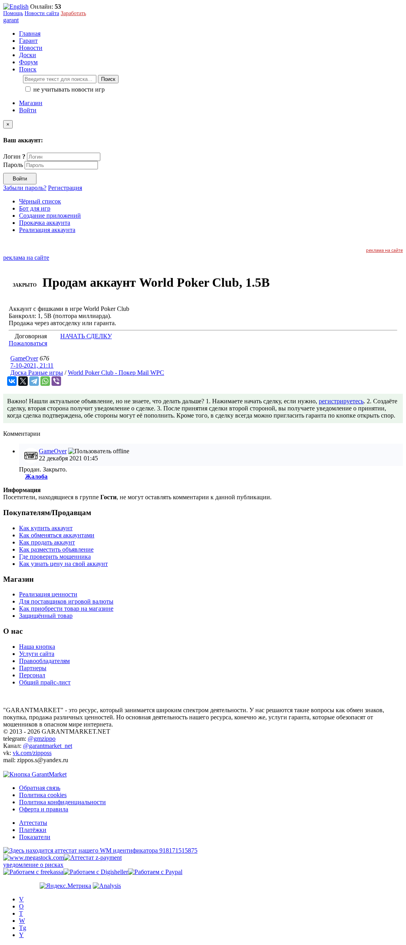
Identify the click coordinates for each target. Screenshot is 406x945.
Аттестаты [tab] (33, 822)
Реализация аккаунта (47, 229)
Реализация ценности (48, 594)
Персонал (32, 675)
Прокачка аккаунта (44, 222)
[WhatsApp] (45, 381)
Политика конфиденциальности (62, 802)
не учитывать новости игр (68, 89)
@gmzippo (42, 738)
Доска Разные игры (36, 372)
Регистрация (65, 187)
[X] (23, 381)
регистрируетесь (341, 401)
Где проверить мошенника (55, 556)
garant (11, 20)
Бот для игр (34, 208)
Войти (27, 110)
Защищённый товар (46, 615)
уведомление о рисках (33, 864)
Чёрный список (40, 201)
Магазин (30, 103)
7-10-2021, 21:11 (32, 365)
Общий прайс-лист (45, 682)
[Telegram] (34, 381)
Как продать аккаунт (47, 542)
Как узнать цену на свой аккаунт (63, 563)
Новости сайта (42, 13)
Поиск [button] (27, 69)
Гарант (28, 40)
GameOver (24, 358)
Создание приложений (50, 215)
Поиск (108, 79)
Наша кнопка (37, 646)
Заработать (73, 13)
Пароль (13, 164)
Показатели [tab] (34, 837)
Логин (14, 156)
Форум (28, 62)
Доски (27, 55)
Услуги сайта (36, 653)
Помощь (13, 13)
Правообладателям (44, 660)
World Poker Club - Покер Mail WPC (116, 372)
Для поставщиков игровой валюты (66, 601)
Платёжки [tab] (32, 829)
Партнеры (32, 668)
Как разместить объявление (56, 549)
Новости (30, 47)
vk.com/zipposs (32, 752)
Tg (22, 927)
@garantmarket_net (47, 745)
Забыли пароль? (24, 187)
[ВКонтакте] (12, 381)
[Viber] (56, 381)
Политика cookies (43, 795)
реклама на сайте (384, 250)
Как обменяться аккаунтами (56, 535)
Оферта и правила (43, 809)
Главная (29, 33)
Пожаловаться (28, 343)
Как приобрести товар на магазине (66, 608)
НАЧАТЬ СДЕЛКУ (86, 336)
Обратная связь (39, 787)
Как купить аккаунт (46, 528)
